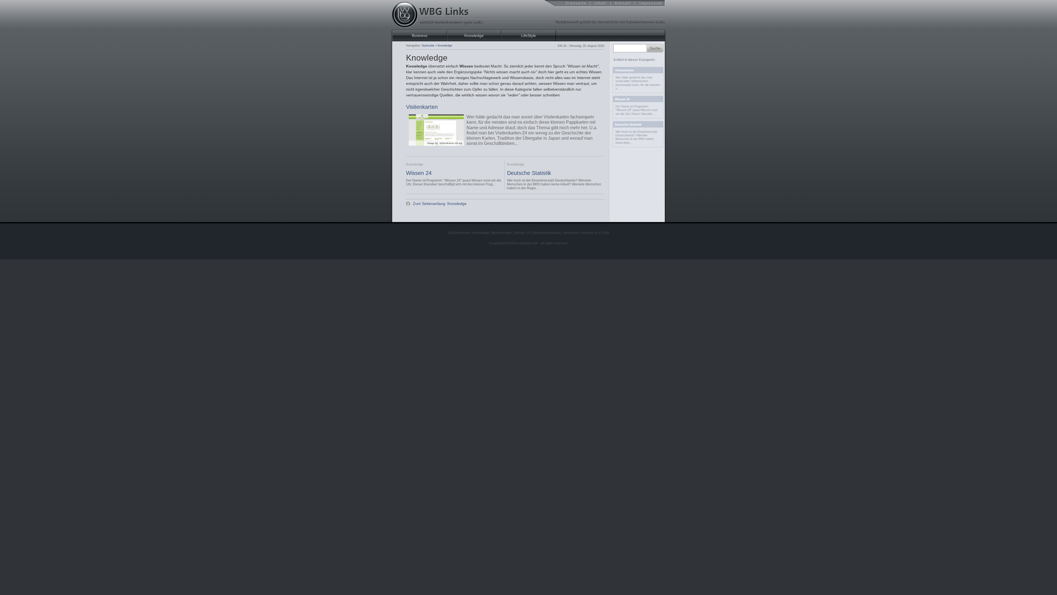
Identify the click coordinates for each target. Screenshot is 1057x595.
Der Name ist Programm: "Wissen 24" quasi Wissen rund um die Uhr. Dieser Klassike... (636, 110)
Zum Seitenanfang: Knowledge (439, 203)
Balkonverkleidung (547, 233)
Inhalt (601, 3)
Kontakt (623, 3)
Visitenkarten (422, 107)
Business (419, 35)
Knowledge (474, 35)
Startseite (575, 3)
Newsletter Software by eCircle (586, 233)
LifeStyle (528, 35)
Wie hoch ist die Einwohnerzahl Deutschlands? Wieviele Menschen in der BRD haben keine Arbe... (636, 137)
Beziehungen (502, 233)
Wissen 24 (419, 173)
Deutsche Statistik (529, 173)
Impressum (650, 3)
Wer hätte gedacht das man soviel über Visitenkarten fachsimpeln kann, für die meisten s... (637, 83)
